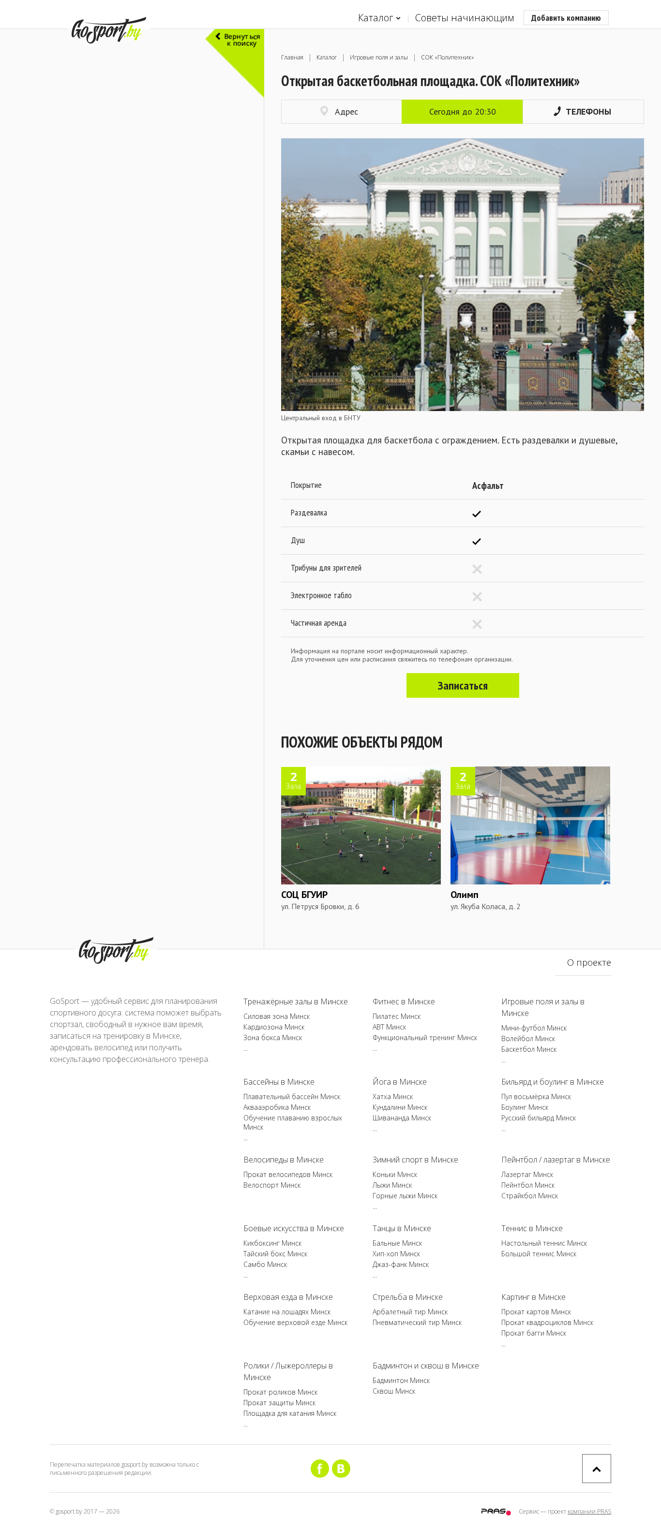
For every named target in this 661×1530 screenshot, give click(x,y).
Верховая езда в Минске (288, 1297)
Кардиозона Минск (273, 1026)
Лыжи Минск (392, 1185)
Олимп (465, 894)
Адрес (346, 111)
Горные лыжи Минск (405, 1195)
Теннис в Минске (532, 1228)
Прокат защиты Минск (279, 1402)
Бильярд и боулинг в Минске (552, 1081)
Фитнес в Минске (404, 1001)
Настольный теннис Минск (544, 1243)
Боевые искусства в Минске (293, 1228)
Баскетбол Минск (528, 1049)
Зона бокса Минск (272, 1037)
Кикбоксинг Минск (272, 1243)
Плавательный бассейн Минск (291, 1096)
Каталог (375, 17)
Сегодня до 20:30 (462, 111)
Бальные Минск (397, 1243)
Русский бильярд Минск (538, 1117)
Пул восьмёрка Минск (536, 1096)
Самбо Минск (265, 1264)
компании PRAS (589, 1511)
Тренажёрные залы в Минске (295, 1001)
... (245, 1048)
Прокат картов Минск (536, 1311)
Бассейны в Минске (279, 1081)
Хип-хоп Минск (396, 1253)
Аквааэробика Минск (277, 1107)
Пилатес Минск (397, 1016)
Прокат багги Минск (533, 1333)
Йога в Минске (400, 1081)
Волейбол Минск (528, 1038)
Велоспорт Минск (271, 1185)
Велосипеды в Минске (283, 1159)
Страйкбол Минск (529, 1195)
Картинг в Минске (533, 1297)
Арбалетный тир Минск (410, 1311)
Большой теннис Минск (538, 1253)
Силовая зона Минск (276, 1016)
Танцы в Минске (402, 1228)
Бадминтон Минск (401, 1380)
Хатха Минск (393, 1096)
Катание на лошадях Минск (286, 1311)
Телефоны (588, 111)
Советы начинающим (464, 17)
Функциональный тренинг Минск (425, 1037)
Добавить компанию (566, 17)
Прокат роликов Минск (280, 1392)
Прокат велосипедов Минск (287, 1174)
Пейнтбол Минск (528, 1185)
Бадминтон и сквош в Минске (426, 1365)
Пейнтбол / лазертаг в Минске (555, 1159)
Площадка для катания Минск (289, 1413)
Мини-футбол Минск (534, 1027)
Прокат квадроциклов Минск (547, 1322)
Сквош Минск (394, 1391)
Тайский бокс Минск (275, 1253)
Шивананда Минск (402, 1117)
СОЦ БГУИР (304, 894)
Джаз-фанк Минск (401, 1264)
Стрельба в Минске (408, 1297)
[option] (462, 280)
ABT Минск (389, 1026)
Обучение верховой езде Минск (295, 1322)
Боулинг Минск (524, 1107)
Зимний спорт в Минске (415, 1159)
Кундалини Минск (400, 1107)
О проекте (589, 962)
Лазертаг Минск (527, 1174)
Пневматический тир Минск (417, 1322)
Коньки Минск (395, 1174)
